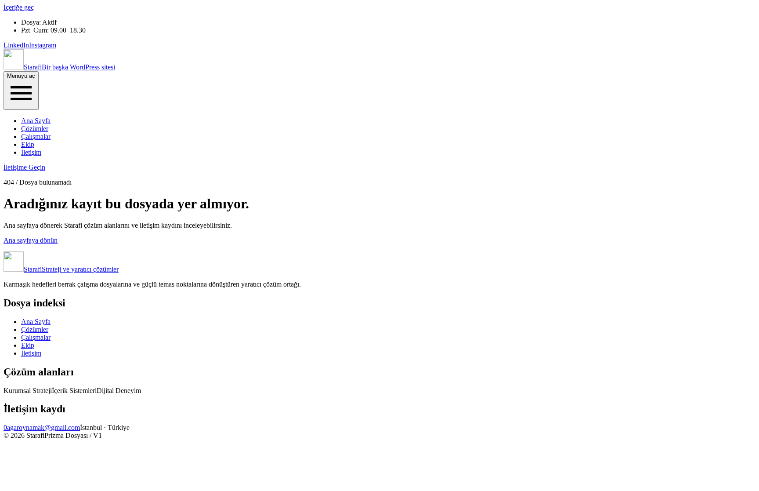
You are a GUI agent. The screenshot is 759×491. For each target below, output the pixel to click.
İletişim (31, 152)
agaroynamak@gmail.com (43, 427)
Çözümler (34, 128)
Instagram (42, 45)
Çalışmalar (36, 136)
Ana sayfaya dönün (31, 240)
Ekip (27, 144)
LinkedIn (16, 45)
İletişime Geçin (24, 167)
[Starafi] (14, 67)
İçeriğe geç (19, 7)
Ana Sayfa (36, 120)
